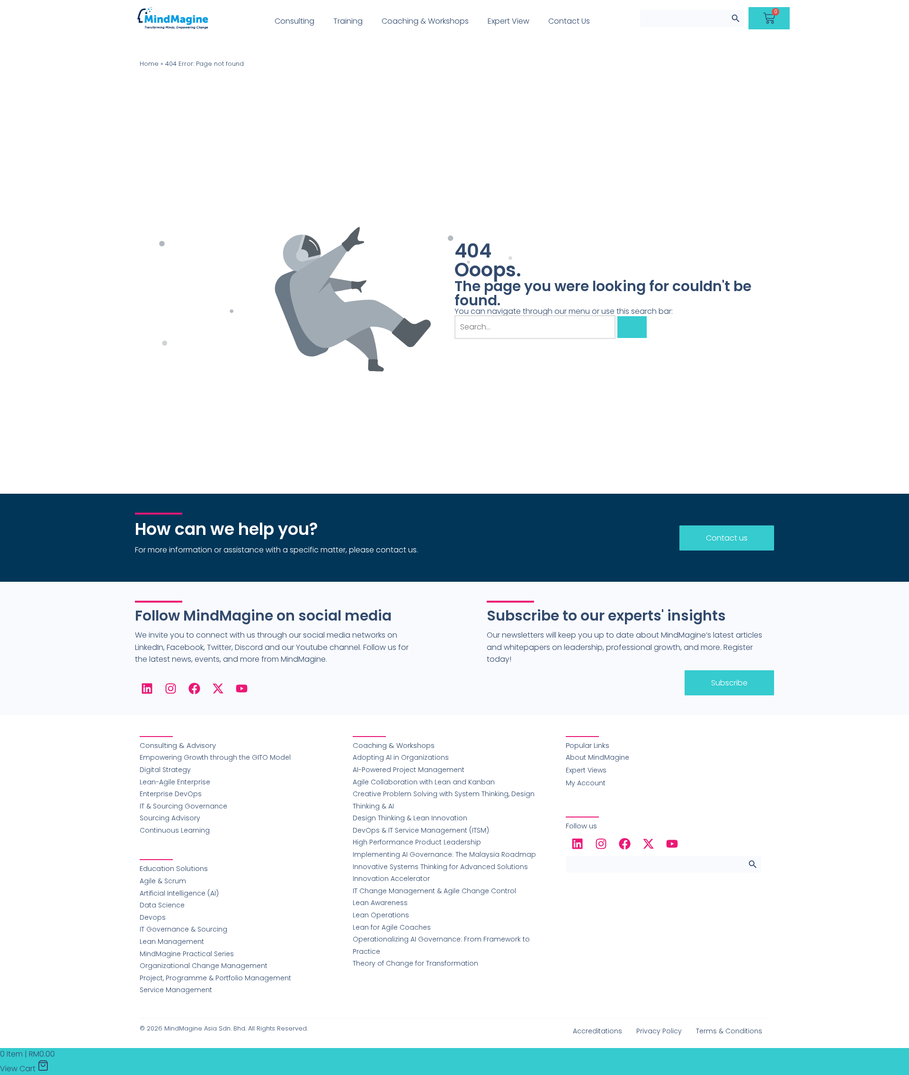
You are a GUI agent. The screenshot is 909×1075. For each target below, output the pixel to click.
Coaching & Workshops (425, 21)
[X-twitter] (218, 689)
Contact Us (569, 21)
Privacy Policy (659, 1031)
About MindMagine (597, 757)
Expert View (508, 21)
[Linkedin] (147, 689)
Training (348, 21)
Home (149, 63)
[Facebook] (194, 689)
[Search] (632, 327)
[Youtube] (241, 689)
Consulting (294, 21)
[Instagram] (170, 689)
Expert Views (586, 770)
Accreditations (597, 1031)
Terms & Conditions (729, 1031)
